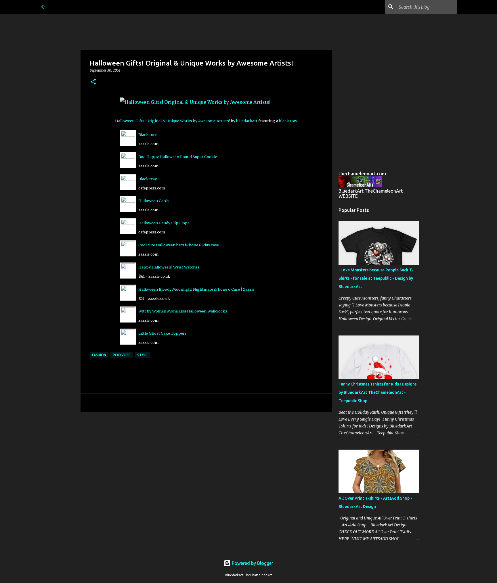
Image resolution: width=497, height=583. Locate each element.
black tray (288, 120)
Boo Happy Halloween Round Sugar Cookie (177, 156)
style (142, 355)
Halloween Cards (153, 200)
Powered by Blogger (252, 563)
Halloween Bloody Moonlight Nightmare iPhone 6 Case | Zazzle (196, 289)
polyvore (122, 355)
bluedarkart (246, 120)
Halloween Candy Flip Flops (164, 222)
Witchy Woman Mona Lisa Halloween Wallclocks (182, 311)
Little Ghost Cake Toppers (162, 333)
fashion (99, 355)
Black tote (147, 134)
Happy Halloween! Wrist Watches (169, 267)
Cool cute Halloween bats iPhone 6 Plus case (178, 245)
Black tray (147, 179)
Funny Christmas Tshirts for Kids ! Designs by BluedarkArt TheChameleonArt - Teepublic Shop (377, 392)
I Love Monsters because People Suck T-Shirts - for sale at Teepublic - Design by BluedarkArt (376, 278)
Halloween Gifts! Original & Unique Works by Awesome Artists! (172, 120)
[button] (93, 82)
